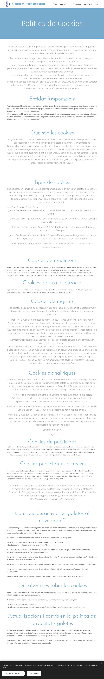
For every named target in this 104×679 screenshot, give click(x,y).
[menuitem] (55, 4)
